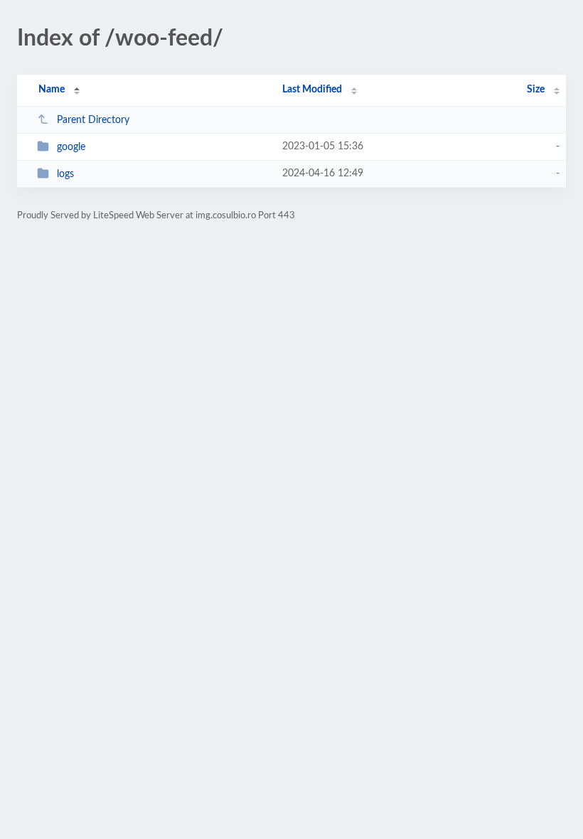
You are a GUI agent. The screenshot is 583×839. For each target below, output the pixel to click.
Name (51, 90)
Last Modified (312, 90)
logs (65, 174)
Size (536, 90)
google (71, 147)
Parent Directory (93, 120)
